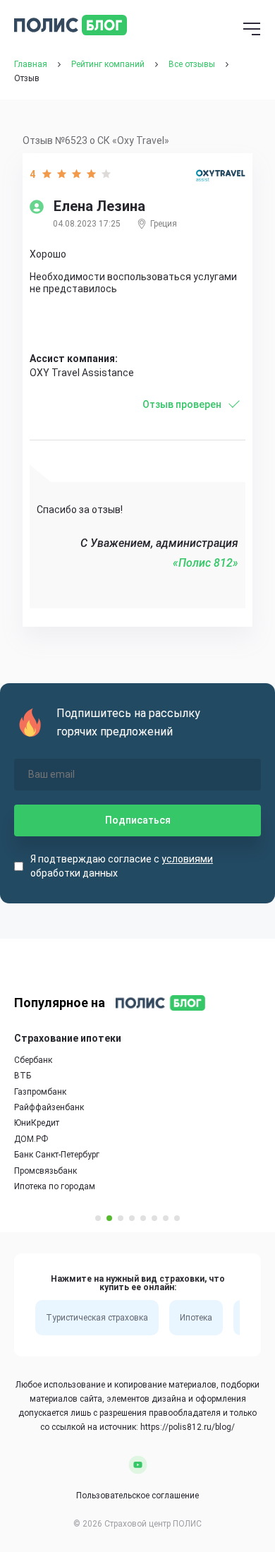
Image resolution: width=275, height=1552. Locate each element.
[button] (98, 1218)
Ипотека (196, 1318)
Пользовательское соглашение (137, 1495)
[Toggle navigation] (252, 30)
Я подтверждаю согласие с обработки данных (121, 866)
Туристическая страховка (97, 1318)
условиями (187, 859)
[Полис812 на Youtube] (137, 1464)
